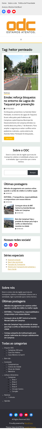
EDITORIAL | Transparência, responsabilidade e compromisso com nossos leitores (20, 198)
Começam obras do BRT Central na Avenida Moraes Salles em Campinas (25, 208)
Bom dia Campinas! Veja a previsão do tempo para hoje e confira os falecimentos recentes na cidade (26, 222)
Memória (11, 371)
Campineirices (13, 364)
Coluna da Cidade (14, 367)
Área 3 (14, 384)
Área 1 (14, 380)
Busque (33, 172)
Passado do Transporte (16, 264)
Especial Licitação (14, 260)
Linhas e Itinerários (11, 375)
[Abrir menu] (21, 39)
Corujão (15, 391)
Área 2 (14, 382)
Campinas (12, 377)
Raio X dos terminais (15, 262)
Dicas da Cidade (14, 369)
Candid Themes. (30, 427)
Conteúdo (8, 362)
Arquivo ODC (9, 348)
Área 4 (14, 387)
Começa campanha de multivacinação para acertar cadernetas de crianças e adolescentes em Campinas (21, 335)
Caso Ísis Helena (14, 352)
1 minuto (11, 397)
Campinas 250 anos (15, 350)
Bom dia (7, 358)
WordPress (29, 423)
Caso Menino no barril (16, 355)
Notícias (7, 93)
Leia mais (10, 138)
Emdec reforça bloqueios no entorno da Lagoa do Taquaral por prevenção (19, 101)
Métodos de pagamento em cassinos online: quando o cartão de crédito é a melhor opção (20, 189)
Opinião (7, 401)
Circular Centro (17, 389)
